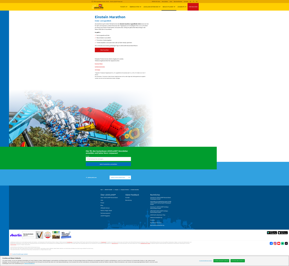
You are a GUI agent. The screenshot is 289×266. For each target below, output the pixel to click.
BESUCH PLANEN (108, 189)
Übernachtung (115, 243)
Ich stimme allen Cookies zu (237, 260)
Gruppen (116, 189)
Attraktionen (69, 242)
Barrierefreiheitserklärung (157, 225)
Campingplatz (13, 244)
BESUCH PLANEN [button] (168, 7)
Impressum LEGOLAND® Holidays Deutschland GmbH (159, 207)
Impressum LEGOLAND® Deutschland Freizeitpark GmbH (160, 198)
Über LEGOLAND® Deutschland (109, 197)
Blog (102, 205)
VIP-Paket (97, 70)
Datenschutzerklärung (156, 217)
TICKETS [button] (122, 7)
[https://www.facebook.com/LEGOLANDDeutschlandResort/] (271, 243)
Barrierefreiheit (178, 1)
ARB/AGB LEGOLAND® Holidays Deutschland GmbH (159, 211)
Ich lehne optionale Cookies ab (221, 260)
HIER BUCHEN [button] (193, 7)
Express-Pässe (99, 63)
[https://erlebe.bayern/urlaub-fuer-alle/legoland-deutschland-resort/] (32, 235)
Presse (102, 203)
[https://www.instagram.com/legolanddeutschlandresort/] (275, 243)
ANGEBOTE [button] (181, 7)
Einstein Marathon (135, 189)
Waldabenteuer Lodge (145, 243)
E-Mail (87, 156)
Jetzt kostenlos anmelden (108, 164)
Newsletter (165, 1)
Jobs (171, 1)
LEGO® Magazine (105, 215)
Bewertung (128, 200)
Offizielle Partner (105, 208)
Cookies (152, 220)
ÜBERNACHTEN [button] (134, 7)
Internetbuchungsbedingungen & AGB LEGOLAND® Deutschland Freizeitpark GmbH (160, 203)
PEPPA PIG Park (156, 1)
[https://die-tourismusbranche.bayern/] (66, 235)
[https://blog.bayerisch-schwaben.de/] (56, 235)
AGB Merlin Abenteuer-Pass (157, 215)
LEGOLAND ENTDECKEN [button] (151, 7)
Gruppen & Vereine (125, 189)
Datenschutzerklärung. (29, 263)
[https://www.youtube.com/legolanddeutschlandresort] (278, 243)
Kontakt (186, 1)
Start (102, 189)
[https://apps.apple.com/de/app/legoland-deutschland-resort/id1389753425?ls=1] (283, 232)
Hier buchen (104, 50)
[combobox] (120, 177)
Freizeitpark (103, 242)
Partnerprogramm (105, 213)
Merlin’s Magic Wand (106, 210)
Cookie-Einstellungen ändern (20, 254)
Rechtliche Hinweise (155, 222)
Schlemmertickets (100, 66)
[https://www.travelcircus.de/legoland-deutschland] (47, 235)
